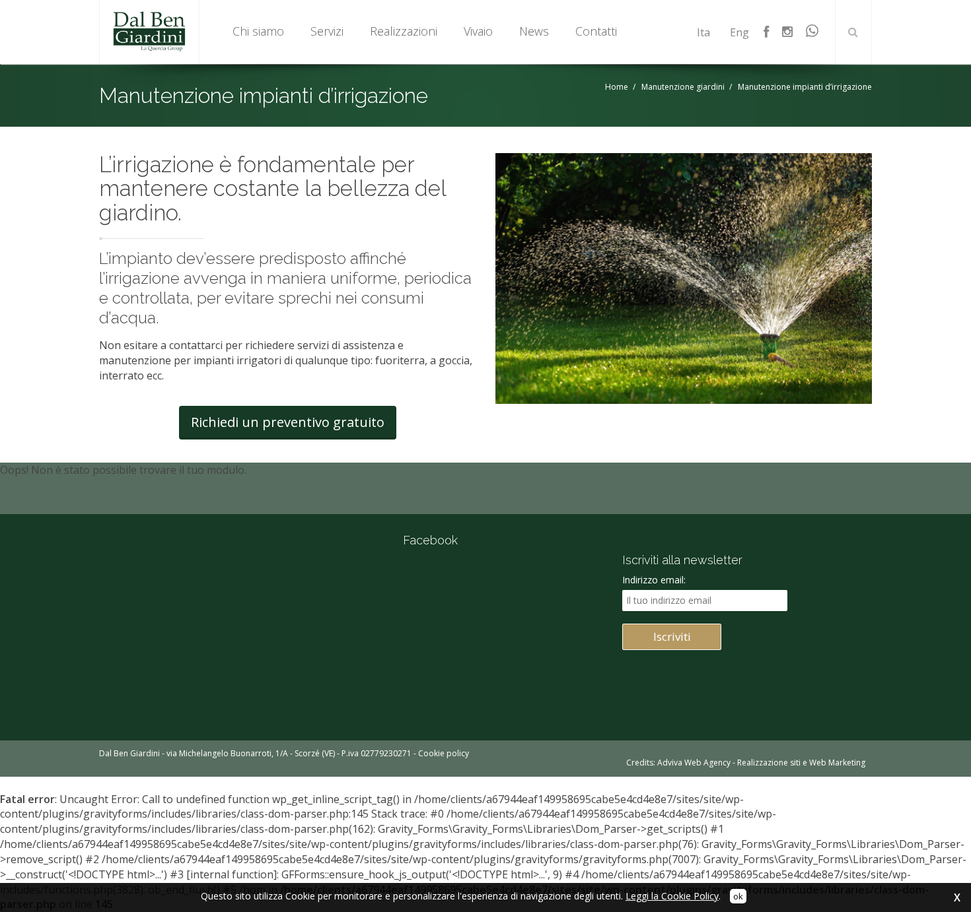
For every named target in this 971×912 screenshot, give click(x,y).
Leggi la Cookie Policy (672, 896)
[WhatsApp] (813, 31)
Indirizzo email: (654, 579)
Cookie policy (443, 753)
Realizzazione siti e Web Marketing (801, 762)
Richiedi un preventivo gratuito (287, 422)
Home (616, 86)
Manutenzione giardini (683, 86)
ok (738, 896)
